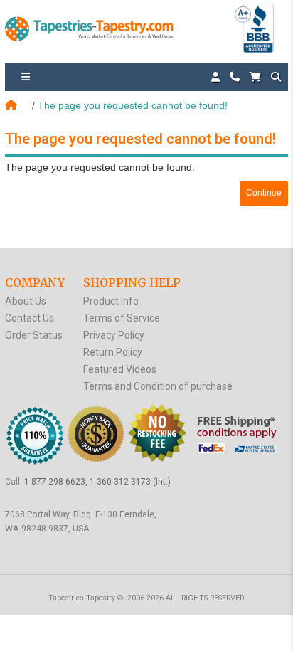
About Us (25, 301)
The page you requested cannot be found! (133, 105)
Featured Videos (119, 369)
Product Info (111, 301)
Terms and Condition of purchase (158, 386)
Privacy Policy (113, 335)
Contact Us (29, 318)
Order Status (34, 335)
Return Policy (112, 352)
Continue (264, 193)
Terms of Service (121, 318)
